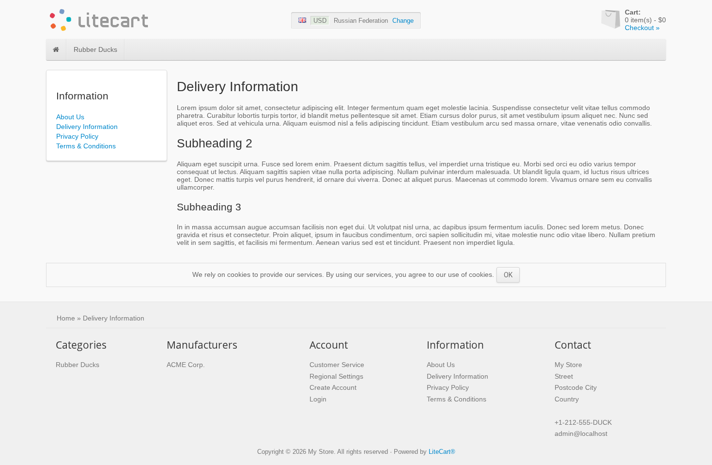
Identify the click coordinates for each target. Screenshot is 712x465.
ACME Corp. (186, 365)
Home (66, 318)
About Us (70, 117)
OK (508, 275)
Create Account (333, 387)
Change (403, 20)
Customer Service (337, 365)
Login (318, 399)
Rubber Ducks (95, 49)
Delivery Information (87, 126)
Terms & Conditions (86, 146)
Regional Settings (336, 376)
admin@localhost (581, 433)
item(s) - (645, 16)
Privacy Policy (77, 136)
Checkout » (642, 28)
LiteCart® (442, 452)
